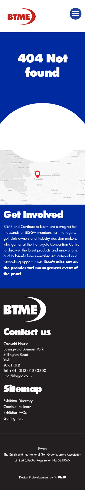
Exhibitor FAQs (15, 412)
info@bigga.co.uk (18, 376)
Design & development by (42, 477)
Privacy (42, 448)
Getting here (13, 418)
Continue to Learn (17, 406)
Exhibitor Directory (18, 400)
